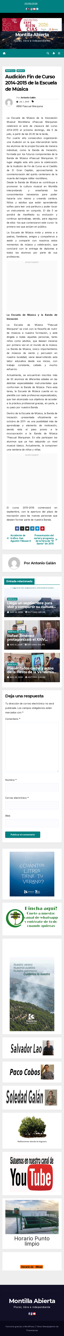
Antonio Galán (28, 97)
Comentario (12, 718)
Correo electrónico (17, 797)
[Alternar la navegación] (59, 53)
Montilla (10, 71)
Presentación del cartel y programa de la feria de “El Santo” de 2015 (44, 539)
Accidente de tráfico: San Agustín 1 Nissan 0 (20, 538)
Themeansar (32, 1330)
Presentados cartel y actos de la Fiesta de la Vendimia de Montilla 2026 (30, 672)
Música (20, 71)
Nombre (11, 779)
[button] (48, 53)
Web (7, 815)
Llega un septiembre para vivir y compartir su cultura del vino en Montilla (30, 607)
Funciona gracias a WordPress (20, 1326)
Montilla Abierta (32, 34)
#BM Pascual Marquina (29, 106)
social (22, 632)
